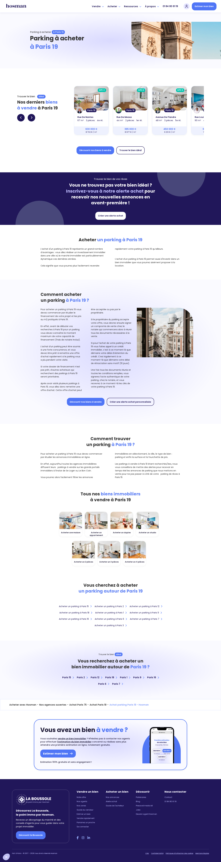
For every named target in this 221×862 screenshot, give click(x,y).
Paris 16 (151, 677)
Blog (138, 801)
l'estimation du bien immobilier (74, 741)
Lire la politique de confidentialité (21, 836)
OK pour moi (56, 846)
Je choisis (34, 846)
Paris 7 (116, 683)
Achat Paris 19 (98, 704)
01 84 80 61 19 (170, 6)
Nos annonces (112, 797)
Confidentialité (157, 853)
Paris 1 (123, 677)
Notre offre (81, 797)
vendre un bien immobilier (72, 738)
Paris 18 (109, 677)
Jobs (138, 810)
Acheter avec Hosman (22, 704)
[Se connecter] (187, 6)
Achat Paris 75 (78, 704)
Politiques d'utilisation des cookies (179, 853)
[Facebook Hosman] (78, 838)
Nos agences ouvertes (52, 704)
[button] (6, 856)
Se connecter (83, 826)
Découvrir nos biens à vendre (95, 150)
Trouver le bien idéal (130, 150)
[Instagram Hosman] (83, 838)
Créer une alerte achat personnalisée (130, 401)
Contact (168, 797)
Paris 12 (95, 677)
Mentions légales (202, 853)
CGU (147, 853)
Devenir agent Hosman (146, 814)
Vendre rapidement (85, 818)
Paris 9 (137, 677)
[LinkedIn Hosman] (88, 838)
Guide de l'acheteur (115, 805)
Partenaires (141, 797)
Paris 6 (102, 683)
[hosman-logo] (16, 6)
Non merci (13, 846)
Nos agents (82, 801)
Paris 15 (66, 677)
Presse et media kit (144, 805)
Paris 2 (81, 677)
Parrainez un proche (86, 822)
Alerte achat (111, 801)
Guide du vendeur (85, 810)
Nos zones (81, 805)
